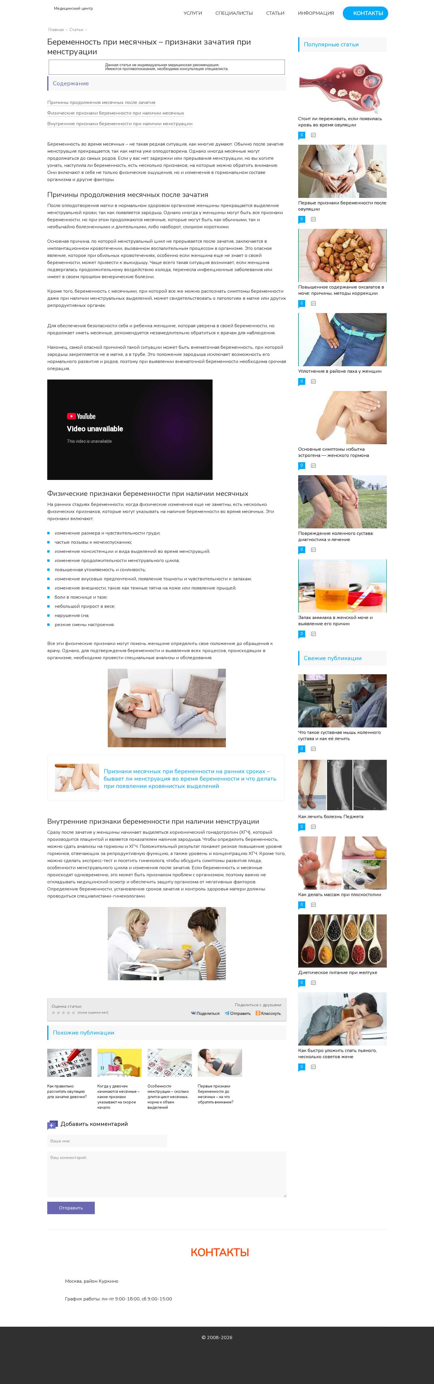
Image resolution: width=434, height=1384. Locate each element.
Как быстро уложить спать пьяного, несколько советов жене (337, 1053)
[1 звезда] (54, 1013)
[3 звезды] (64, 1013)
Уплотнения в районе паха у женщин (339, 371)
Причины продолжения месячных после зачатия (101, 102)
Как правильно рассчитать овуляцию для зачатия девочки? (67, 1092)
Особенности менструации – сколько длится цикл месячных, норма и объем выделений (168, 1097)
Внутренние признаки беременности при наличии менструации (119, 124)
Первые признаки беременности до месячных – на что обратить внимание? (215, 1094)
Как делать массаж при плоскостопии (339, 894)
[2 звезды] (59, 1013)
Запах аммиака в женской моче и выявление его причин (335, 620)
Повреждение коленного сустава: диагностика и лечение (335, 536)
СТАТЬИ (274, 13)
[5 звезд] (74, 1013)
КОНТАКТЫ (367, 13)
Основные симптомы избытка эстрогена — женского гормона (333, 452)
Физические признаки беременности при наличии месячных (115, 113)
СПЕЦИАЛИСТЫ (233, 13)
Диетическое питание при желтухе (337, 972)
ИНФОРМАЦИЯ (315, 13)
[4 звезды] (69, 1013)
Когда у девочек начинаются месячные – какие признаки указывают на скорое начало (118, 1097)
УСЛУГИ (192, 13)
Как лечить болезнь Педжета (330, 816)
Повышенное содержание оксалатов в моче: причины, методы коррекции (341, 290)
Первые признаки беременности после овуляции (342, 206)
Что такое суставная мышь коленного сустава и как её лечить (339, 735)
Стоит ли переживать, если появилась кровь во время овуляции (340, 121)
